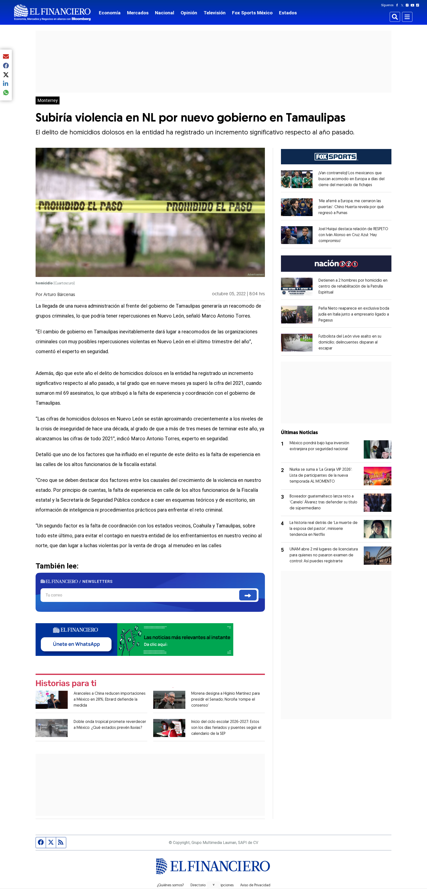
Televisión (215, 13)
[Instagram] (408, 5)
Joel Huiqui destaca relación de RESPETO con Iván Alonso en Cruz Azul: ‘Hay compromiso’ (353, 235)
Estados (288, 13)
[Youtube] (413, 5)
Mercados (138, 13)
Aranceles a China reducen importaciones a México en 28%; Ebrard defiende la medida (110, 700)
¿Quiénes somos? (170, 885)
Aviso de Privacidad (255, 885)
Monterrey (48, 100)
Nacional (164, 13)
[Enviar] (248, 595)
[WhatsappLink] (134, 639)
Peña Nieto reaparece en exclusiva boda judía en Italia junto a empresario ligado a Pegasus (354, 314)
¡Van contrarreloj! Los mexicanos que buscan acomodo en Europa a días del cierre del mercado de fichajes (351, 179)
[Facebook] (398, 5)
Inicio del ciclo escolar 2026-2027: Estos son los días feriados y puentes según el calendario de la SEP (226, 728)
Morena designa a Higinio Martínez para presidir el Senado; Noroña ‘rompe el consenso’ (225, 700)
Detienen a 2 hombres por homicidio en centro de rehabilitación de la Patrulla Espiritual (353, 287)
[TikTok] (418, 5)
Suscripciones (223, 885)
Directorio (198, 885)
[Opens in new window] (297, 179)
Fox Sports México (252, 13)
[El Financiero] (52, 12)
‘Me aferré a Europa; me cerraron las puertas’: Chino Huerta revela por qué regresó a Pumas (351, 207)
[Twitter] (403, 5)
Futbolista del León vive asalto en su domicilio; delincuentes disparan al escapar (350, 342)
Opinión (189, 13)
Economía (110, 13)
